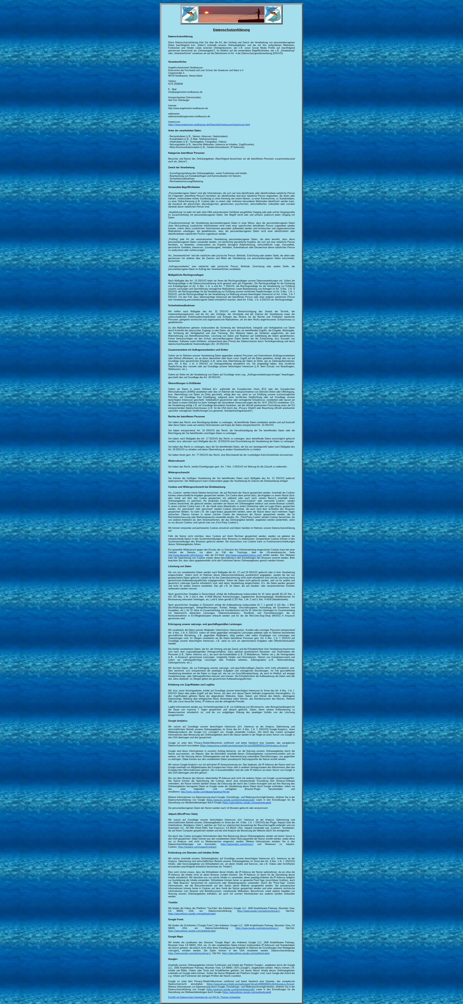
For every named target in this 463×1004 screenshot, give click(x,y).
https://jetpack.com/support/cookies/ (197, 847)
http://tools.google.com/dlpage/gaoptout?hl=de (205, 791)
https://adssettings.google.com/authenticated (191, 913)
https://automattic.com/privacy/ (237, 844)
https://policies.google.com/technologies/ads (230, 799)
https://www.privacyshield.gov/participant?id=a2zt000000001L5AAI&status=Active (244, 745)
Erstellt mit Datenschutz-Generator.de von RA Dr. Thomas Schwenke (204, 997)
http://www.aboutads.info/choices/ (185, 555)
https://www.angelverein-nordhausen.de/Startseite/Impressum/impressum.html (209, 124)
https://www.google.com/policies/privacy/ (258, 911)
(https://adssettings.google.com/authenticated (246, 802)
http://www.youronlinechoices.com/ (244, 555)
